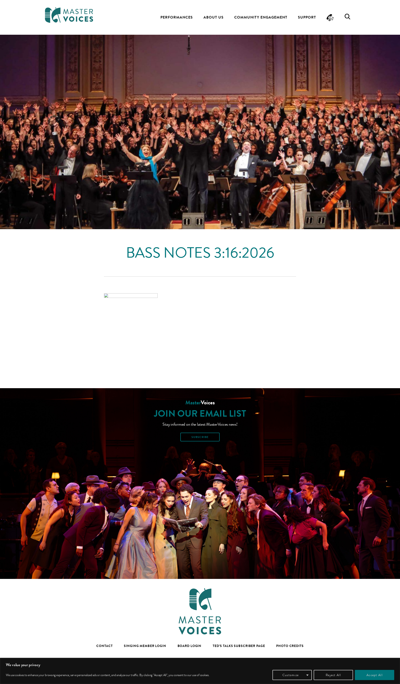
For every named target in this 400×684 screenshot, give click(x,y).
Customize (290, 675)
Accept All (374, 675)
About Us (213, 17)
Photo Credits (289, 645)
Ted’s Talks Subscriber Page (239, 645)
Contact (104, 645)
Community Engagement (260, 17)
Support (307, 17)
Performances (176, 17)
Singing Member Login (145, 645)
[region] (200, 671)
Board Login (190, 645)
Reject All (333, 675)
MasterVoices (69, 15)
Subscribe (200, 437)
